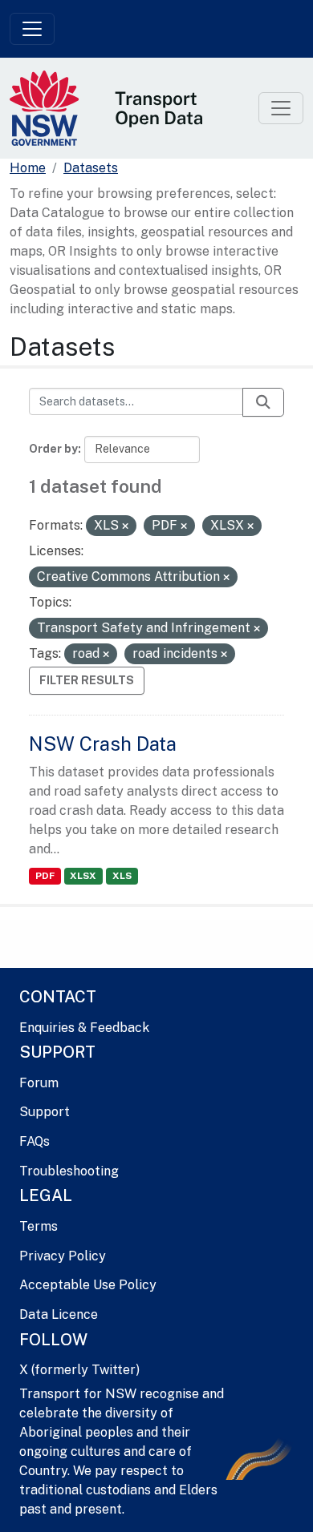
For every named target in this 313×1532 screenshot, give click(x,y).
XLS (122, 875)
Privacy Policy (62, 1256)
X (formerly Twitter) (79, 1369)
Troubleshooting (69, 1171)
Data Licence (58, 1314)
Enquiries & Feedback (84, 1027)
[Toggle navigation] (32, 29)
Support (44, 1111)
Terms (38, 1226)
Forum (39, 1083)
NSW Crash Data (103, 743)
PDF (45, 875)
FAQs (34, 1141)
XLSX (83, 875)
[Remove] (125, 526)
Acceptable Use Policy (87, 1284)
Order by (53, 448)
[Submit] (263, 402)
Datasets (90, 167)
